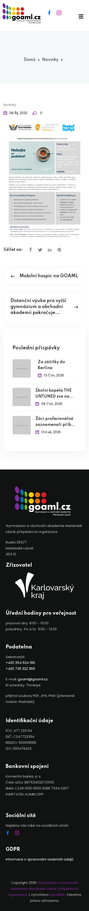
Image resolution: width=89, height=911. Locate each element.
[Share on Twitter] (40, 250)
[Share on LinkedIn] (50, 250)
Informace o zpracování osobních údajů (39, 859)
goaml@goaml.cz (33, 679)
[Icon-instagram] (19, 835)
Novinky (50, 60)
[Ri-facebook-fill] (52, 15)
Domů (29, 60)
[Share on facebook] (31, 250)
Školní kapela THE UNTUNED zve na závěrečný (53, 394)
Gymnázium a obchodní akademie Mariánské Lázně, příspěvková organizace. (43, 888)
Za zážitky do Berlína (51, 365)
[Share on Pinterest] (59, 250)
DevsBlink (57, 894)
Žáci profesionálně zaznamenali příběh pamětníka (55, 422)
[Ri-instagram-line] (62, 15)
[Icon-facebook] (10, 835)
